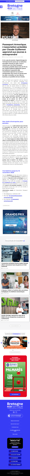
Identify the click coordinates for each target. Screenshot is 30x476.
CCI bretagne (14, 451)
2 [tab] (14, 350)
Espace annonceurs (15, 420)
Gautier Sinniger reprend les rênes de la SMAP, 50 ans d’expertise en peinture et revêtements (13, 317)
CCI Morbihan (14, 458)
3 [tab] (15, 350)
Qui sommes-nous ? (15, 423)
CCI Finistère (14, 461)
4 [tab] (17, 350)
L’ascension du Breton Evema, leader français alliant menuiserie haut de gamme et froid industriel (14, 265)
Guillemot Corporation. (14, 104)
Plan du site (15, 434)
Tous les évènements (14, 352)
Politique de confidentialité (15, 471)
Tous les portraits (15, 325)
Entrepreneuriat (6, 205)
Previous (1, 343)
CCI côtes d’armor (15, 464)
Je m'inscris (15, 447)
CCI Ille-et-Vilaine (15, 454)
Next (28, 343)
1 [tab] (13, 350)
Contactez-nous (15, 427)
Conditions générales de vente (15, 431)
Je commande (15, 394)
